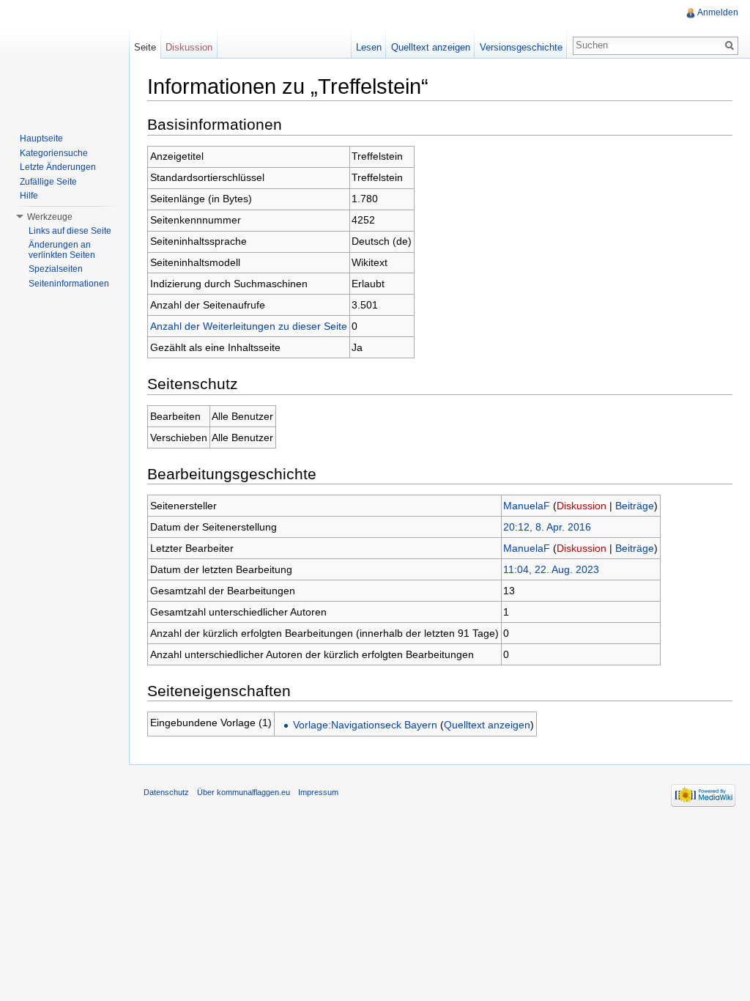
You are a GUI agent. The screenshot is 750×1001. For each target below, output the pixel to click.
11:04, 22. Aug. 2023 (551, 569)
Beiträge (634, 505)
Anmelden (717, 12)
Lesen (369, 47)
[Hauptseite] (64, 58)
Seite (145, 47)
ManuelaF (526, 505)
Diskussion (581, 505)
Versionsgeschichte (521, 47)
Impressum (318, 792)
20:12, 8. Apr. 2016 (547, 527)
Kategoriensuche (54, 153)
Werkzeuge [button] (50, 217)
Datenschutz (166, 792)
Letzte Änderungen (58, 167)
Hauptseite (41, 138)
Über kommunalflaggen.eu (243, 792)
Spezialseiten (56, 269)
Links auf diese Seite (70, 231)
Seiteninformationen (69, 283)
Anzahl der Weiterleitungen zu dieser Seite (248, 326)
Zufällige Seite (48, 182)
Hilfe (29, 196)
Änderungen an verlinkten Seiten (62, 250)
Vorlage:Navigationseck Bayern (365, 725)
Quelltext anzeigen (487, 725)
